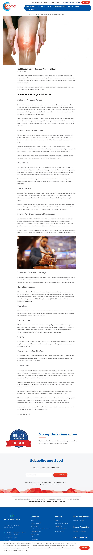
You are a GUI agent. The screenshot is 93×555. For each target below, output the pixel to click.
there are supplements (31, 384)
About (57, 521)
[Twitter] (26, 414)
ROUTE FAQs (35, 534)
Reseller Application (79, 531)
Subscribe (60, 475)
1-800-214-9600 (12, 538)
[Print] (24, 414)
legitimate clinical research (25, 301)
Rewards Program (49, 2)
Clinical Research (31, 9)
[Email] (21, 414)
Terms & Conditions (61, 529)
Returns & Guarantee (61, 523)
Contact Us (58, 526)
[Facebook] (18, 414)
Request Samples (78, 521)
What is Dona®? (31, 6)
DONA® (58, 232)
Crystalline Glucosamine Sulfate (56, 6)
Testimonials (39, 2)
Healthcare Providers (74, 6)
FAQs (32, 2)
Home (32, 521)
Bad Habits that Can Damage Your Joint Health (37, 69)
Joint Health (41, 6)
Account (57, 2)
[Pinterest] (29, 414)
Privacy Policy (59, 531)
